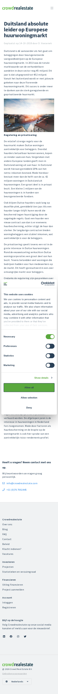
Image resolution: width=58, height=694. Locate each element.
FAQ (4, 534)
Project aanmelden (13, 589)
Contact (7, 539)
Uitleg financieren (12, 584)
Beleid (5, 544)
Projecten (8, 566)
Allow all (29, 387)
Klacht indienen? (11, 548)
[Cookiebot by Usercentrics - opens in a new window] (41, 284)
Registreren (9, 607)
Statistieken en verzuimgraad (19, 571)
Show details (41, 377)
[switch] (50, 346)
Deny (29, 407)
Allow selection (29, 397)
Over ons (7, 524)
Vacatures (7, 553)
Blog (5, 529)
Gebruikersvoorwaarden (14, 673)
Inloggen (7, 602)
